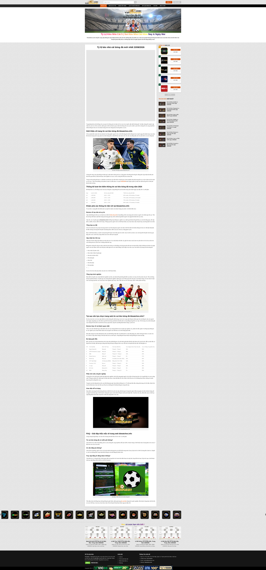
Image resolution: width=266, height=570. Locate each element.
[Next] (178, 533)
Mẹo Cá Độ (162, 5)
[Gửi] (135, 2)
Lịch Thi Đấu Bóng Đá (134, 5)
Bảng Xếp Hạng (122, 5)
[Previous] (87, 533)
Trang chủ (103, 5)
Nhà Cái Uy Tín (112, 5)
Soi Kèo (155, 5)
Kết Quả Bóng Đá (146, 5)
